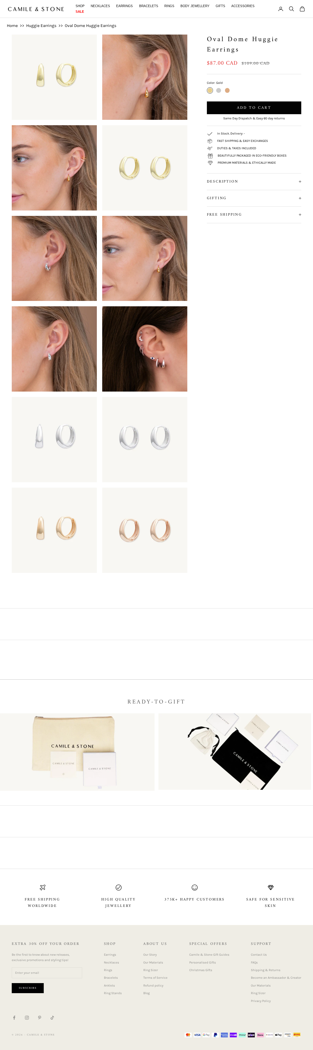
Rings (169, 6)
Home (12, 25)
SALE (80, 11)
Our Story (150, 954)
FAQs (254, 962)
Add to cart (254, 107)
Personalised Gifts (202, 962)
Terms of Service (155, 977)
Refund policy (153, 985)
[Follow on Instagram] (26, 1017)
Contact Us (259, 954)
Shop (80, 6)
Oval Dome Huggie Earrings (90, 25)
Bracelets (148, 6)
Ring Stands (113, 993)
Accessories (243, 6)
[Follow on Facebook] (14, 1017)
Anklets (109, 985)
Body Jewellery (195, 6)
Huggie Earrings (41, 25)
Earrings (124, 6)
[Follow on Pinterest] (39, 1017)
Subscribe (28, 988)
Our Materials (153, 962)
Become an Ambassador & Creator (276, 977)
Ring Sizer (150, 970)
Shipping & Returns (265, 970)
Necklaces (100, 6)
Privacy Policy (261, 1001)
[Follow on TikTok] (52, 1017)
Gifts (220, 6)
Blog (146, 993)
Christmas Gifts (200, 970)
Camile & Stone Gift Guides (209, 954)
